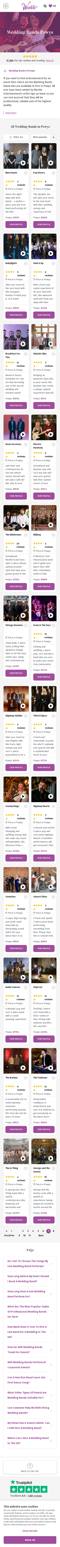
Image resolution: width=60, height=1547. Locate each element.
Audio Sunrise (12, 987)
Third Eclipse (40, 715)
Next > (41, 1236)
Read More (10, 113)
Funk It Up (38, 263)
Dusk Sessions (13, 444)
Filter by (18, 137)
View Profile (16, 224)
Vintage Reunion (14, 625)
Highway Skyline (13, 715)
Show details (29, 1530)
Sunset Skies (40, 896)
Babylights (11, 263)
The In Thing (11, 1168)
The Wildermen (13, 534)
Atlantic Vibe (40, 353)
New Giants (11, 172)
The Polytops (40, 1077)
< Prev (11, 1231)
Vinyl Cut (37, 987)
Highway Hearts (41, 806)
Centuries (10, 896)
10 (24, 1235)
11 (30, 1235)
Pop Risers (39, 172)
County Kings (12, 806)
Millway (37, 534)
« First (6, 1231)
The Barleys (11, 1077)
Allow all (30, 1540)
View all (50, 60)
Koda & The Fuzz (42, 625)
